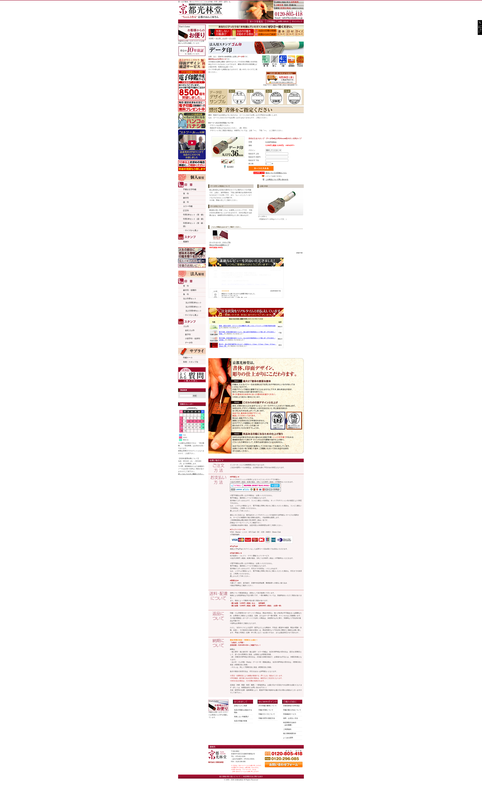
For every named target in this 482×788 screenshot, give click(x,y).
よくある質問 (288, 738)
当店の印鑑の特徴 (240, 721)
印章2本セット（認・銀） (194, 219)
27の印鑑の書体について (268, 706)
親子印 (187, 334)
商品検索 (183, 390)
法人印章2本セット (192, 302)
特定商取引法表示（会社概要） (289, 724)
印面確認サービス (289, 714)
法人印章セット (189, 298)
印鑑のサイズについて (267, 714)
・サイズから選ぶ (190, 230)
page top (299, 252)
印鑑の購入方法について (292, 710)
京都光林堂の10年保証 (291, 706)
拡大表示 (230, 167)
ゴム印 (186, 326)
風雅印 (186, 242)
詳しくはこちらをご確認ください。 (191, 474)
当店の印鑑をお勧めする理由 (243, 711)
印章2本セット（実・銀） (194, 215)
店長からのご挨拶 (240, 706)
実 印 (186, 193)
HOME (211, 38)
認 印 (186, 202)
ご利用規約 (287, 729)
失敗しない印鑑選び (241, 717)
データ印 (188, 343)
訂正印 (186, 210)
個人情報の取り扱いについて (229, 776)
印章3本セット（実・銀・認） (194, 224)
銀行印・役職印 (189, 290)
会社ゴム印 (188, 330)
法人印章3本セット (192, 307)
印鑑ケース (188, 358)
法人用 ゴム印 (221, 38)
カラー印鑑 (188, 206)
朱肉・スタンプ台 (190, 362)
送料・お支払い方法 (290, 718)
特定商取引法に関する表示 (253, 776)
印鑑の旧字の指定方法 (267, 718)
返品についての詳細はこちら (276, 173)
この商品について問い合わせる (276, 179)
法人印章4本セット (192, 311)
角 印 (186, 294)
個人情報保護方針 (289, 733)
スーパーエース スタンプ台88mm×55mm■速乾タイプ (220, 243)
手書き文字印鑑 (189, 189)
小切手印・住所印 (191, 338)
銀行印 (186, 198)
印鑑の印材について (266, 710)
